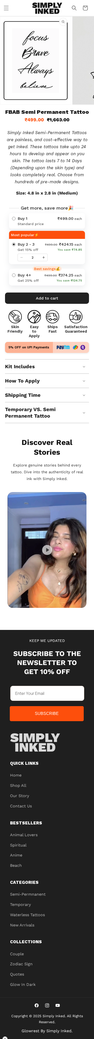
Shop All (18, 785)
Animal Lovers (24, 834)
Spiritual (18, 845)
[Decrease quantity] (21, 257)
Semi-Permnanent (28, 894)
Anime (16, 855)
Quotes (17, 974)
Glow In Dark (23, 984)
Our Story (19, 795)
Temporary (20, 904)
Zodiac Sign (21, 964)
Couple (17, 954)
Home (16, 775)
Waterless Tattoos (27, 914)
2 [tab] (43, 612)
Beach (16, 865)
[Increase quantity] (43, 257)
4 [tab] (58, 612)
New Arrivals (22, 925)
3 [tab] (50, 612)
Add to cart (47, 298)
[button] (6, 8)
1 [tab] (35, 612)
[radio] (47, 221)
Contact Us (21, 806)
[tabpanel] (47, 550)
